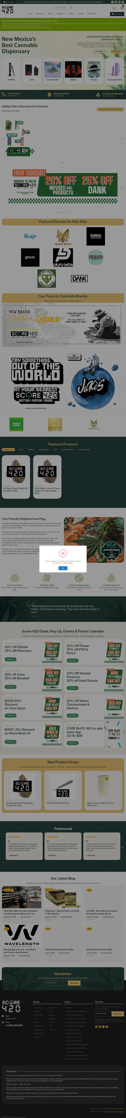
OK (63, 568)
